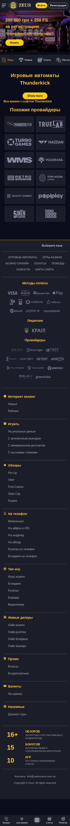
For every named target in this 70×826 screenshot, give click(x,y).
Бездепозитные (18, 673)
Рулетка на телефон (21, 549)
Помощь (58, 263)
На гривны (15, 693)
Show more (35, 95)
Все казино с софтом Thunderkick (28, 101)
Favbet (12, 500)
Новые (28, 59)
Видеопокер (16, 604)
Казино (6, 823)
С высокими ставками (22, 452)
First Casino (16, 486)
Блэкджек (14, 583)
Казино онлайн (17, 263)
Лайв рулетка (17, 632)
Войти (41, 5)
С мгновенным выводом (24, 438)
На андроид (16, 535)
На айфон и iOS (18, 528)
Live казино (22, 823)
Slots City (14, 493)
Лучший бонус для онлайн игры (28, 33)
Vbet (11, 479)
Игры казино (52, 257)
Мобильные (16, 521)
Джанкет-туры (17, 714)
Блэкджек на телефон (22, 556)
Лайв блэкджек (18, 639)
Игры (10, 59)
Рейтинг (13, 411)
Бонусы (40, 263)
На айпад (14, 542)
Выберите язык (52, 245)
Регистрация (58, 5)
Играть (14, 42)
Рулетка (63, 823)
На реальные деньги (22, 431)
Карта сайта (44, 269)
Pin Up (12, 472)
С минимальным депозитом (26, 445)
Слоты (49, 823)
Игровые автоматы (22, 257)
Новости (23, 269)
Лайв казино (16, 625)
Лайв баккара (17, 646)
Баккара (13, 597)
